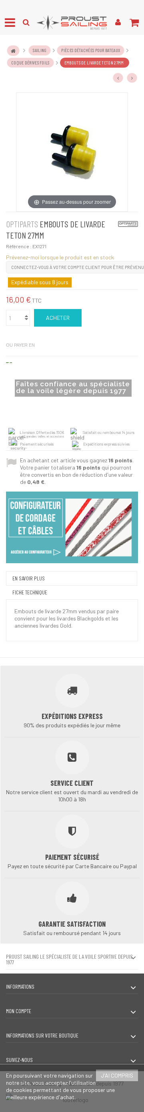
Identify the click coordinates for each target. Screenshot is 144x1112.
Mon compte (18, 1011)
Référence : (19, 246)
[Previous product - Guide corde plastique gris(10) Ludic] (118, 78)
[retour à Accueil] (13, 50)
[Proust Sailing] (72, 22)
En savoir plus (28, 578)
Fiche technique (29, 592)
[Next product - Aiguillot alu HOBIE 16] (132, 78)
